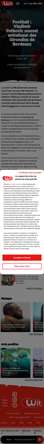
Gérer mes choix (22, 266)
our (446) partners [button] (15, 184)
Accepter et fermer (22, 257)
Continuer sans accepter (30, 172)
